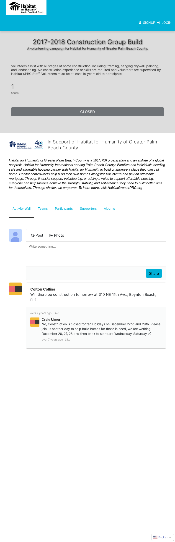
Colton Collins (42, 289)
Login (167, 22)
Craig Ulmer (51, 319)
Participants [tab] (64, 208)
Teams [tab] (43, 208)
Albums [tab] (109, 208)
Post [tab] (39, 235)
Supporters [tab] (88, 208)
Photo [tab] (59, 235)
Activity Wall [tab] (22, 208)
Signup (149, 22)
